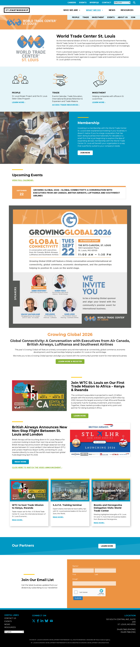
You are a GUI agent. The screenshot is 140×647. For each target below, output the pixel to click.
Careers (72, 3)
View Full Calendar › (23, 180)
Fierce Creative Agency (103, 640)
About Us (123, 17)
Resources (127, 10)
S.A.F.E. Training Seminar (67, 505)
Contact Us (10, 618)
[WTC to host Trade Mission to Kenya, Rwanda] (29, 490)
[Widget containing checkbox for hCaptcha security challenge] (89, 592)
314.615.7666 (126, 632)
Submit (78, 598)
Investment (98, 17)
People (75, 17)
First (74, 574)
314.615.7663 (122, 629)
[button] (135, 2)
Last (96, 574)
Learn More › (18, 102)
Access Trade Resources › (65, 105)
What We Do (93, 10)
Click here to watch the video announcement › (37, 468)
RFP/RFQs (94, 3)
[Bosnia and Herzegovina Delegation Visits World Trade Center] (111, 490)
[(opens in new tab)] (70, 266)
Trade (85, 17)
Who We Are (70, 10)
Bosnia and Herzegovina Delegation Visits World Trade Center (108, 508)
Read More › (17, 520)
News (112, 10)
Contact (106, 3)
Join (133, 17)
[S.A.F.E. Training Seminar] (70, 490)
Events (83, 3)
